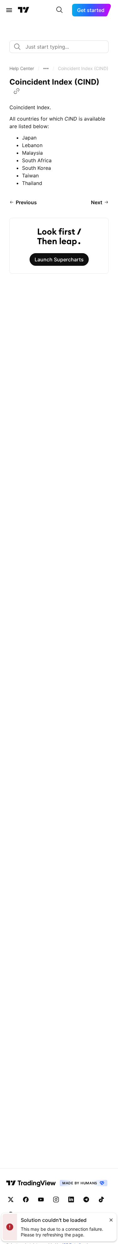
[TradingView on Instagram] (56, 1199)
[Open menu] (9, 10)
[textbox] (61, 46)
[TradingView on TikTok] (101, 1199)
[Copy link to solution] (16, 91)
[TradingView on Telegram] (86, 1199)
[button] (21, 68)
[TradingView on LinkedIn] (71, 1199)
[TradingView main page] (23, 10)
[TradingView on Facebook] (25, 1199)
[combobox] (59, 46)
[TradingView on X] (10, 1199)
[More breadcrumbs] (46, 68)
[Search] (59, 10)
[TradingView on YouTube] (41, 1199)
